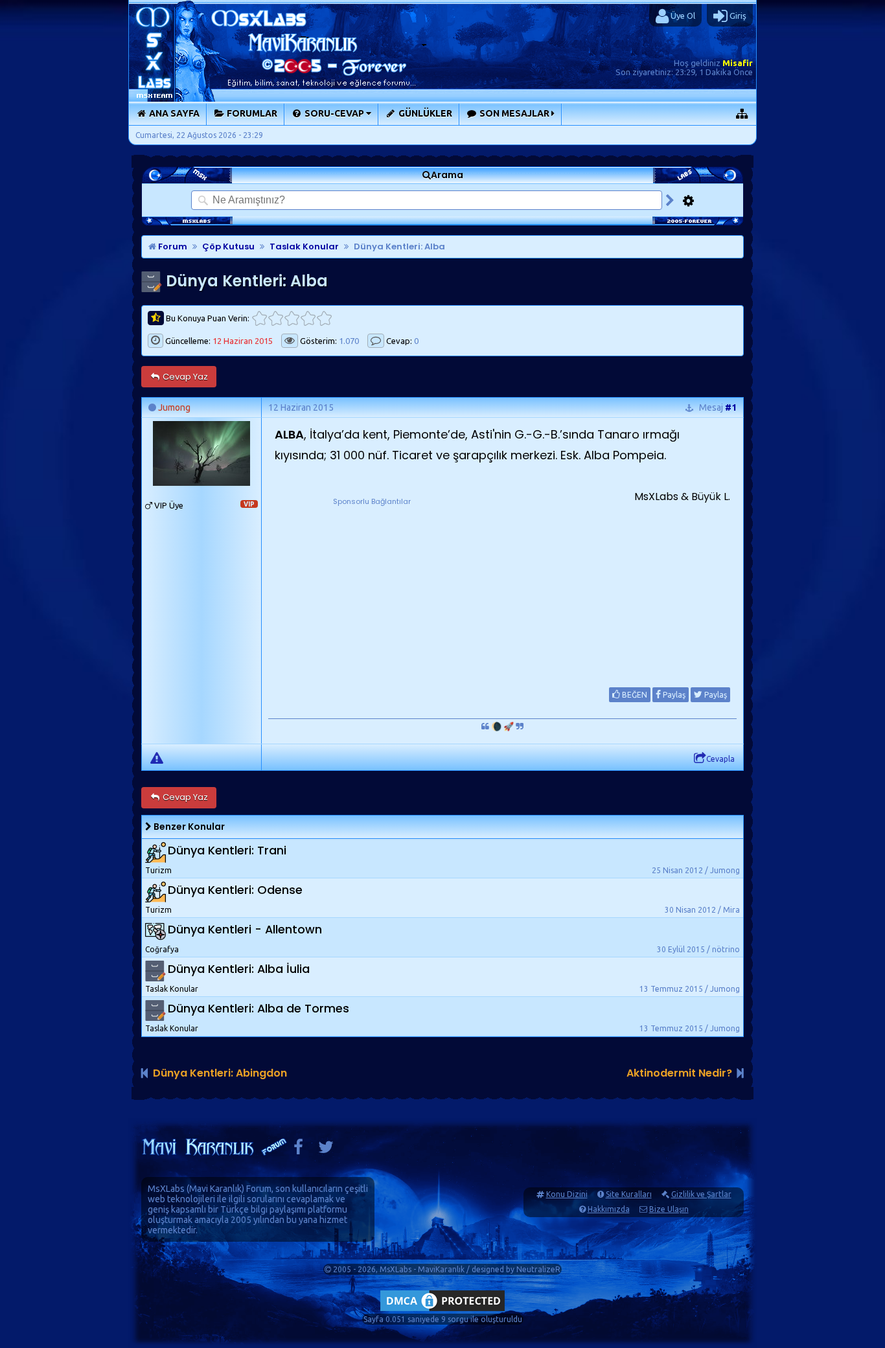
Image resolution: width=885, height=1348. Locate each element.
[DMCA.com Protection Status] (442, 1311)
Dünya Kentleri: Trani (227, 850)
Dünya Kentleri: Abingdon (220, 1073)
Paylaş (673, 695)
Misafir (737, 62)
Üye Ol (682, 15)
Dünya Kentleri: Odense (235, 890)
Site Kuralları (629, 1194)
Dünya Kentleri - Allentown (245, 929)
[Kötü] (276, 318)
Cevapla (720, 759)
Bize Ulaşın (669, 1209)
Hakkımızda (609, 1209)
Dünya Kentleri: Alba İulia (239, 969)
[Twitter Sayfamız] (326, 1150)
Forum (171, 246)
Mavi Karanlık (215, 1188)
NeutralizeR (538, 1269)
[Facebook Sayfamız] (298, 1150)
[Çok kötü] (259, 318)
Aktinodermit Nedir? (679, 1073)
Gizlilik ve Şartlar (701, 1194)
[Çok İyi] (324, 318)
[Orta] (292, 318)
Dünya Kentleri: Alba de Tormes (258, 1008)
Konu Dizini (567, 1194)
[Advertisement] (372, 589)
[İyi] (308, 318)
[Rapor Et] (157, 757)
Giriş (737, 15)
